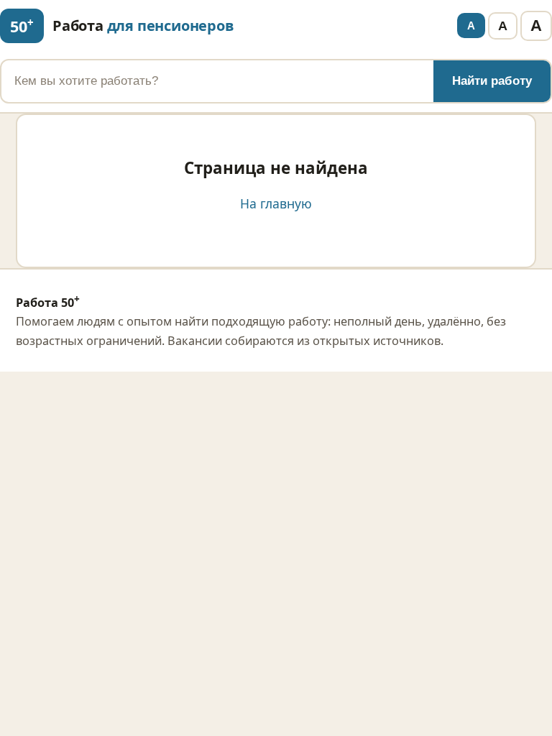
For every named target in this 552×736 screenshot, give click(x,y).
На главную (276, 203)
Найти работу (492, 81)
